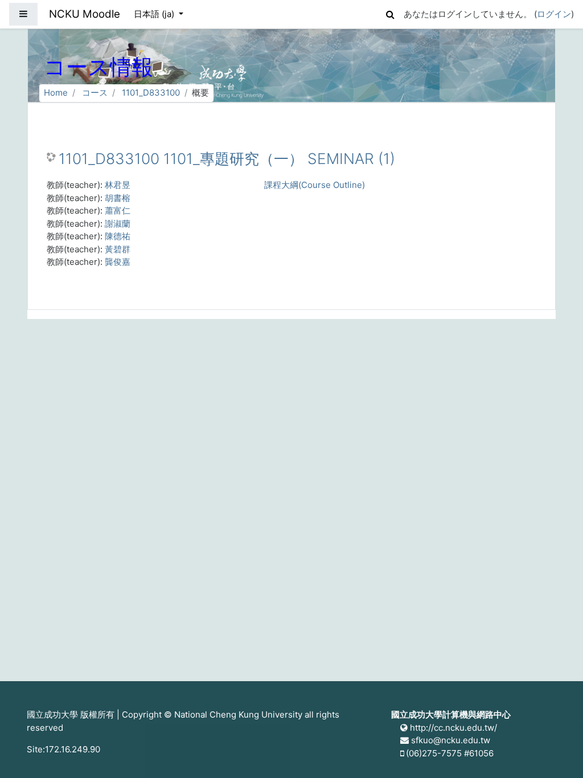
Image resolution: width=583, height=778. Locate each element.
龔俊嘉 (117, 261)
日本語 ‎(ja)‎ (155, 14)
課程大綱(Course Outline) (314, 184)
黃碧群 (117, 249)
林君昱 (117, 184)
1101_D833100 (151, 92)
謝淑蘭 (117, 223)
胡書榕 (117, 198)
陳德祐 (117, 236)
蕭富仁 (117, 210)
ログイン (554, 14)
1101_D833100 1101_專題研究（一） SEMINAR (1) (227, 158)
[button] (390, 13)
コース (95, 92)
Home (56, 92)
